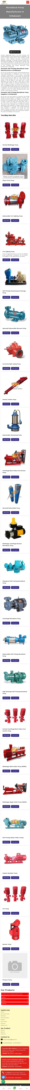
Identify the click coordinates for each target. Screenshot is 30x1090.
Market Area (4, 1025)
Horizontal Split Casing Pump (12, 364)
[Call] (3, 1072)
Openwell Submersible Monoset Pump (14, 328)
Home (7, 19)
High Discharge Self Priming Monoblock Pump (15, 692)
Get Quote (15, 149)
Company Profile (5, 1013)
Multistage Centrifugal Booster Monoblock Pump (12, 544)
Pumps (22, 19)
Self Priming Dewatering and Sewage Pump (14, 292)
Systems (4, 1003)
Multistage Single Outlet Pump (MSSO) (15, 802)
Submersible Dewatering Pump (12, 435)
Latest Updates (5, 1017)
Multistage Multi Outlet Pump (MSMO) (15, 766)
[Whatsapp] (14, 1088)
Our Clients (4, 1021)
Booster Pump (7, 944)
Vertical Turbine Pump (9, 399)
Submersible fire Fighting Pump (13, 216)
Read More (6, 149)
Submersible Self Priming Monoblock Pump (14, 655)
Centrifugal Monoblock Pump (12, 618)
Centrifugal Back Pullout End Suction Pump (14, 471)
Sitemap (4, 1015)
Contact (3, 1023)
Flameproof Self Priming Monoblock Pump (14, 582)
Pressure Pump (7, 980)
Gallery (3, 1019)
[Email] (3, 1077)
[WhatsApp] (3, 1082)
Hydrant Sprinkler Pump (10, 873)
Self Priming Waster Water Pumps (13, 837)
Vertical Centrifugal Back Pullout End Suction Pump (14, 730)
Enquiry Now (15, 51)
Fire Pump (6, 908)
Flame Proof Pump (8, 180)
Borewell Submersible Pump (11, 508)
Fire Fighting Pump (9, 251)
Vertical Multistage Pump (10, 145)
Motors (3, 1000)
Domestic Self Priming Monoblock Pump (12, 994)
